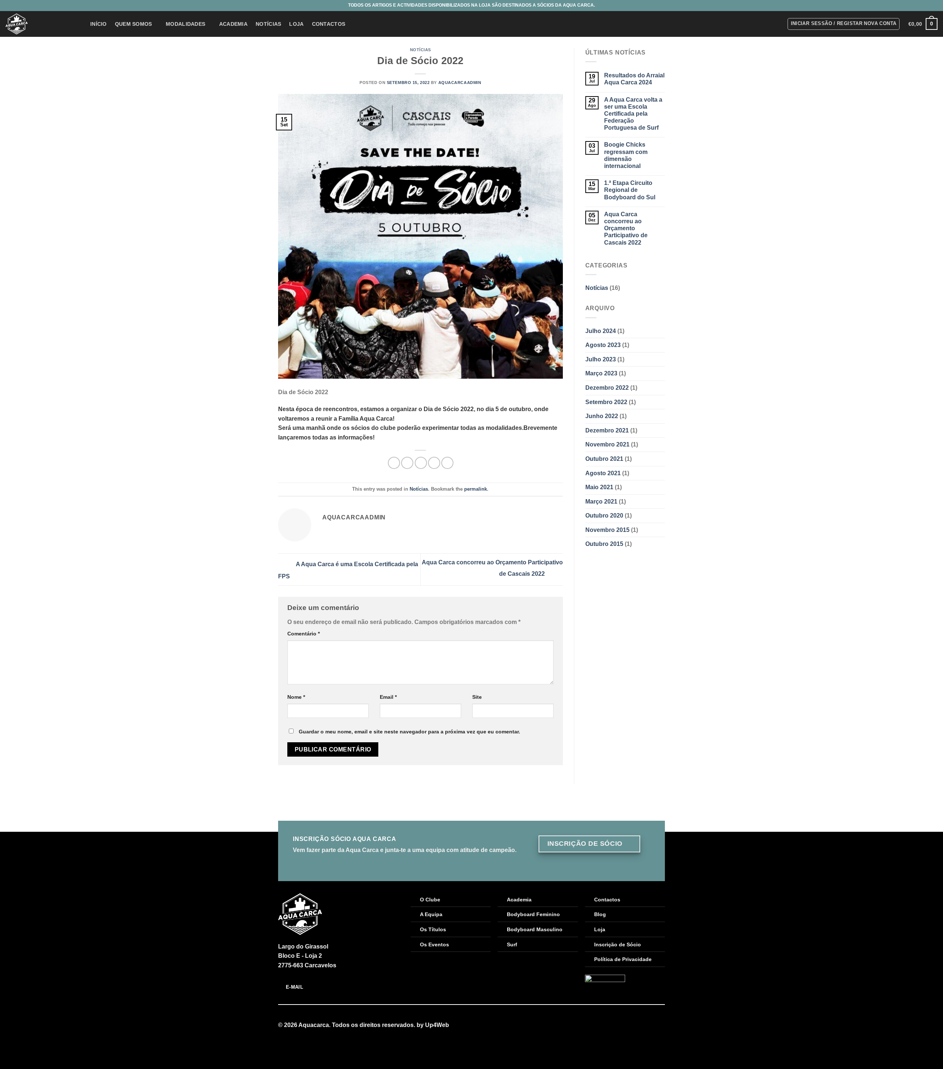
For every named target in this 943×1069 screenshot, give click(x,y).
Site (477, 697)
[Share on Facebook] (394, 463)
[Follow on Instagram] (660, 1025)
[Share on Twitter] (407, 463)
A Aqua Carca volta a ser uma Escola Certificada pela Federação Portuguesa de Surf (633, 114)
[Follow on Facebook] (651, 1025)
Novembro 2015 (607, 530)
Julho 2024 (600, 331)
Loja (296, 24)
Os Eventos (434, 944)
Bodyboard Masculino (534, 929)
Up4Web (437, 1025)
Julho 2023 (600, 359)
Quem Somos (133, 24)
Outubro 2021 (604, 459)
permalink (475, 489)
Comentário (303, 634)
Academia (233, 24)
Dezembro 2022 (607, 388)
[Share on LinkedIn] (447, 463)
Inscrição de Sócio (617, 944)
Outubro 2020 (604, 515)
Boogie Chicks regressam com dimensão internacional (626, 155)
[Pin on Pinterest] (434, 463)
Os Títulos (433, 929)
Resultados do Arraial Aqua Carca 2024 (634, 78)
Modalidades (185, 24)
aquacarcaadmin (459, 82)
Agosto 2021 (603, 473)
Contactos (329, 24)
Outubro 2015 (604, 544)
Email (388, 697)
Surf (512, 944)
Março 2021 (601, 501)
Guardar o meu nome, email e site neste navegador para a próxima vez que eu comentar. (409, 732)
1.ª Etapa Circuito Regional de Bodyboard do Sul (629, 190)
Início (98, 24)
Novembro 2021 (607, 444)
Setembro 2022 (606, 402)
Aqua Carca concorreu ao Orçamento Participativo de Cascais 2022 (626, 228)
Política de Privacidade (623, 959)
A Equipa (431, 914)
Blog (600, 914)
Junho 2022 (601, 416)
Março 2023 (601, 373)
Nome (296, 697)
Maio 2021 (599, 487)
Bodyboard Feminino (533, 914)
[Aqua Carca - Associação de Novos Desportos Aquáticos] (42, 24)
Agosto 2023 (603, 345)
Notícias (268, 24)
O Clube (430, 899)
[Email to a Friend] (421, 463)
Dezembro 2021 (607, 430)
